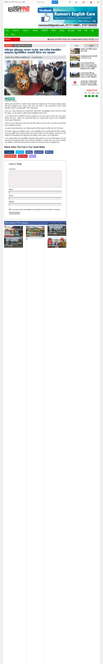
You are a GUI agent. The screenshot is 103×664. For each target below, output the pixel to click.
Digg (30, 152)
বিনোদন (53, 31)
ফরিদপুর (35, 31)
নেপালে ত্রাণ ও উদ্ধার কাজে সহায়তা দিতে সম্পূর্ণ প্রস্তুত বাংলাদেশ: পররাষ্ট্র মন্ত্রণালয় (88, 83)
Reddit (50, 152)
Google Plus (11, 156)
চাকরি (79, 31)
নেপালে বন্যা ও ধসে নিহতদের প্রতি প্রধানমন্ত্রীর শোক (56, 243)
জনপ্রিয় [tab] (91, 46)
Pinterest (23, 156)
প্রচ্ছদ (7, 31)
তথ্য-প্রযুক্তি (71, 31)
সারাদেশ (25, 31)
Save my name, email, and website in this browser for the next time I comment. (34, 210)
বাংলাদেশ (15, 31)
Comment (12, 169)
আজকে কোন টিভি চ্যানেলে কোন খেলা (55, 39)
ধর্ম (7, 35)
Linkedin (39, 152)
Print (33, 156)
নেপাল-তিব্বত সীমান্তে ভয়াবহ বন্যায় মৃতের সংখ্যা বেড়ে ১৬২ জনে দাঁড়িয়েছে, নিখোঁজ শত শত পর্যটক (57, 229)
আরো (13, 35)
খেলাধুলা (61, 31)
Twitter (20, 152)
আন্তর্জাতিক (44, 31)
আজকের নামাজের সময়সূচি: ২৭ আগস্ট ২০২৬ (85, 39)
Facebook (9, 152)
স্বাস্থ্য (92, 31)
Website (11, 202)
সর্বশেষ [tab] (77, 46)
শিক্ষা (86, 31)
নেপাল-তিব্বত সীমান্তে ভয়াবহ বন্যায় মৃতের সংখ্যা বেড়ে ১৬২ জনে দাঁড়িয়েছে (13, 242)
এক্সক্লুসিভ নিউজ (20, 46)
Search (55, 2)
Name (11, 189)
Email (11, 196)
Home (9, 46)
